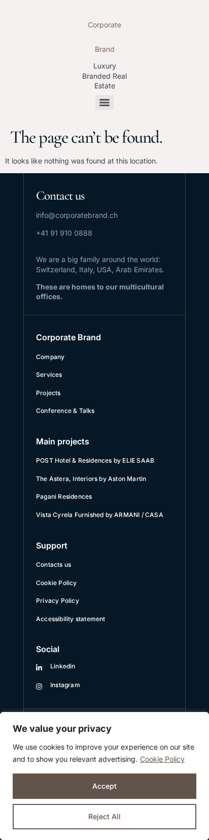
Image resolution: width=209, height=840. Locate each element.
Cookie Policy (162, 759)
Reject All (104, 816)
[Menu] (104, 102)
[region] (104, 776)
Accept (104, 786)
